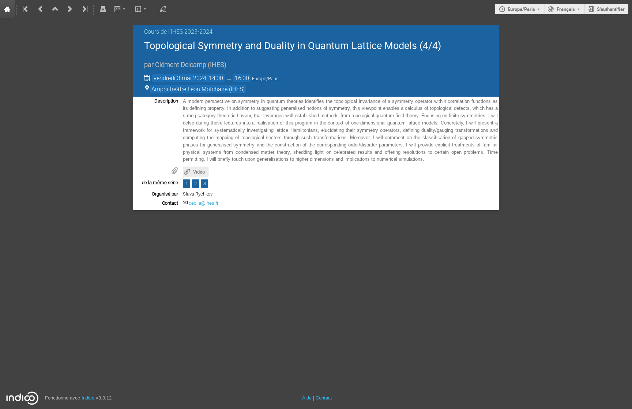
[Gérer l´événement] (163, 9)
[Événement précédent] (40, 9)
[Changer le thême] (141, 9)
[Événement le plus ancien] (26, 9)
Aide (307, 398)
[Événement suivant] (70, 9)
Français (566, 9)
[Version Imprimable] (102, 9)
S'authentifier (611, 9)
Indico (88, 398)
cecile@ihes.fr (203, 203)
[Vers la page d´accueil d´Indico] (7, 9)
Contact (324, 398)
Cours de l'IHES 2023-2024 (178, 31)
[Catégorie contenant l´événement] (55, 9)
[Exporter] (120, 9)
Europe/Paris (521, 9)
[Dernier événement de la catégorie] (84, 9)
